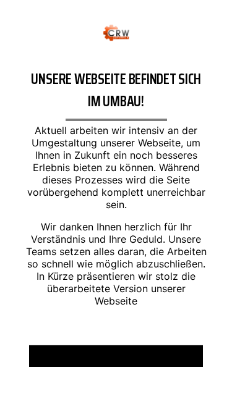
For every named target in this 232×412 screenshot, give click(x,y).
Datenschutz (149, 361)
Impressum (81, 361)
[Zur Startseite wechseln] (116, 31)
